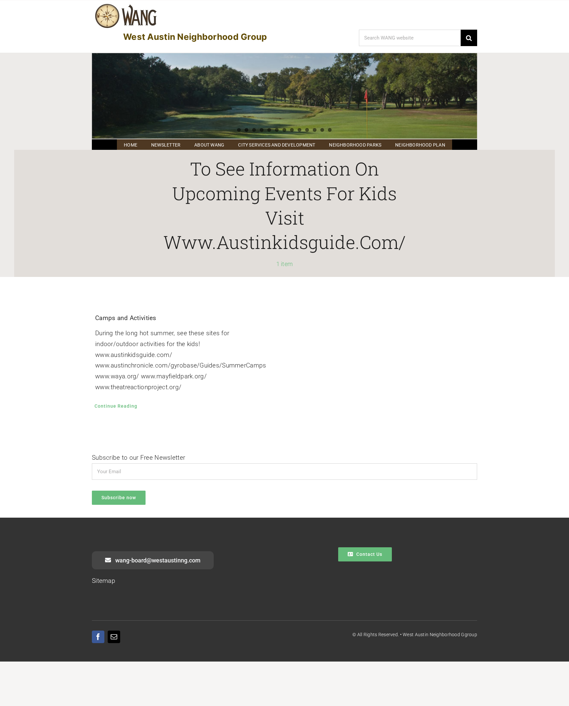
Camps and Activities (125, 318)
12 (322, 130)
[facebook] (98, 637)
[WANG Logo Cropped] (126, 5)
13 (330, 130)
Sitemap (103, 580)
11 (314, 130)
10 (307, 130)
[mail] (114, 637)
